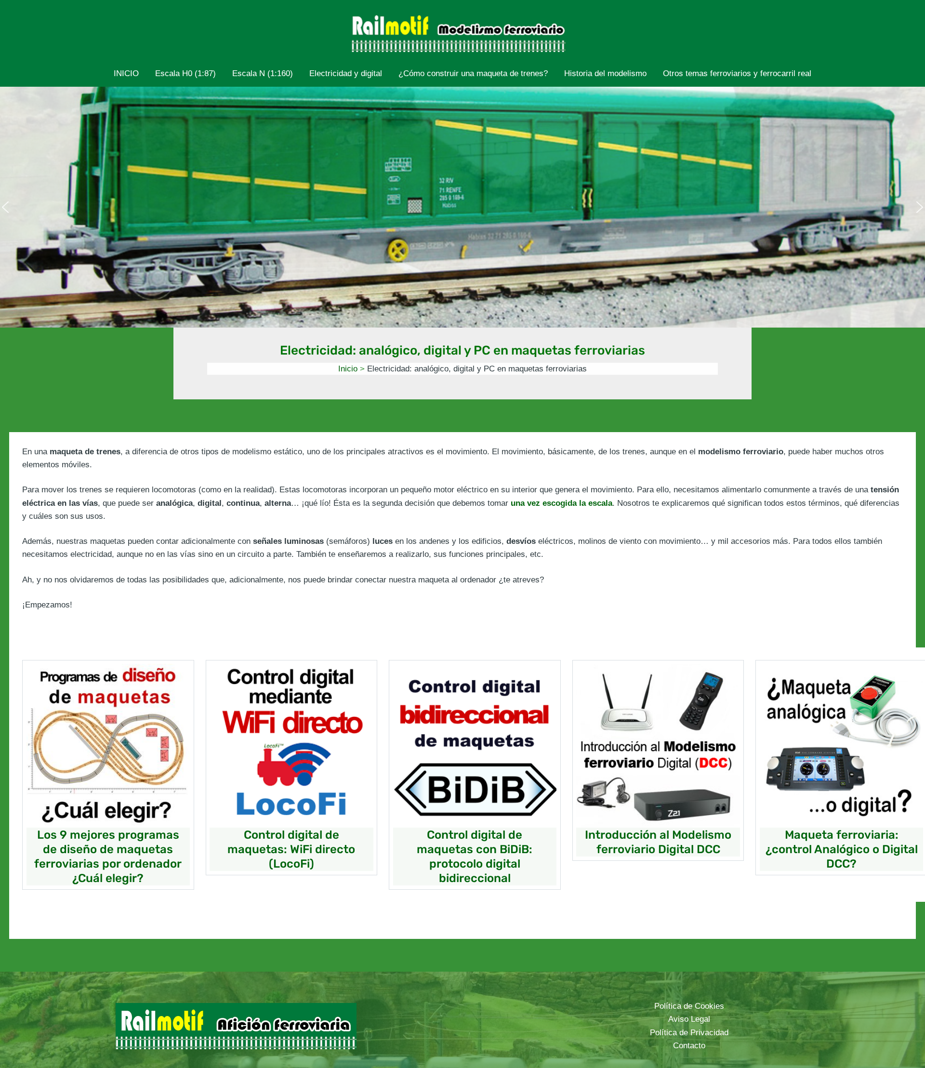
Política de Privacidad (689, 1032)
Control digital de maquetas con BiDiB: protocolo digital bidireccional (474, 856)
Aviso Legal (689, 1019)
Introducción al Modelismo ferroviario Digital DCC (658, 842)
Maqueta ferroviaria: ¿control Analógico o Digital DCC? (842, 849)
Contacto (689, 1045)
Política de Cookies (689, 1006)
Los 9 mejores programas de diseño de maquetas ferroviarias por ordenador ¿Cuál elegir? (108, 856)
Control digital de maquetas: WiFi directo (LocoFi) (291, 849)
